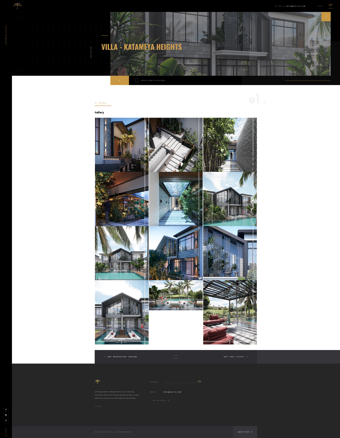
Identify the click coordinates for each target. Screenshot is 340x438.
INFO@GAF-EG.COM (295, 6)
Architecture (91, 52)
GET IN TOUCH (159, 400)
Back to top (244, 432)
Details (101, 103)
